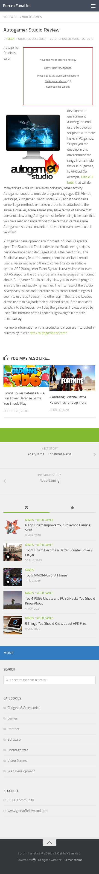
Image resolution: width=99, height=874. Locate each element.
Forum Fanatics (16, 5)
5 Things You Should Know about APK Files (56, 624)
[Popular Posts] (73, 508)
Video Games (32, 17)
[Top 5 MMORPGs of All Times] (12, 577)
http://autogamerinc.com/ (48, 333)
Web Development (21, 771)
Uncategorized (18, 750)
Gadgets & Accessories (24, 708)
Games (29, 520)
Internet (13, 729)
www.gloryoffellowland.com (28, 811)
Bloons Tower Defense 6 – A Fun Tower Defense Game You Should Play (24, 398)
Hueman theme (72, 860)
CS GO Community (21, 800)
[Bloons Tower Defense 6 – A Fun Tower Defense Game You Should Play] (26, 376)
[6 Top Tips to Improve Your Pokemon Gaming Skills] (12, 527)
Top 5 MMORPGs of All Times (46, 575)
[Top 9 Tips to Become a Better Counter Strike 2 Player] (12, 552)
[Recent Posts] (26, 508)
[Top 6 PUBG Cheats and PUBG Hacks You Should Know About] (12, 600)
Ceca (11, 38)
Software (11, 17)
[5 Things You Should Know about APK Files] (12, 625)
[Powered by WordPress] (33, 859)
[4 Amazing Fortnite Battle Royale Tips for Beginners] (72, 378)
